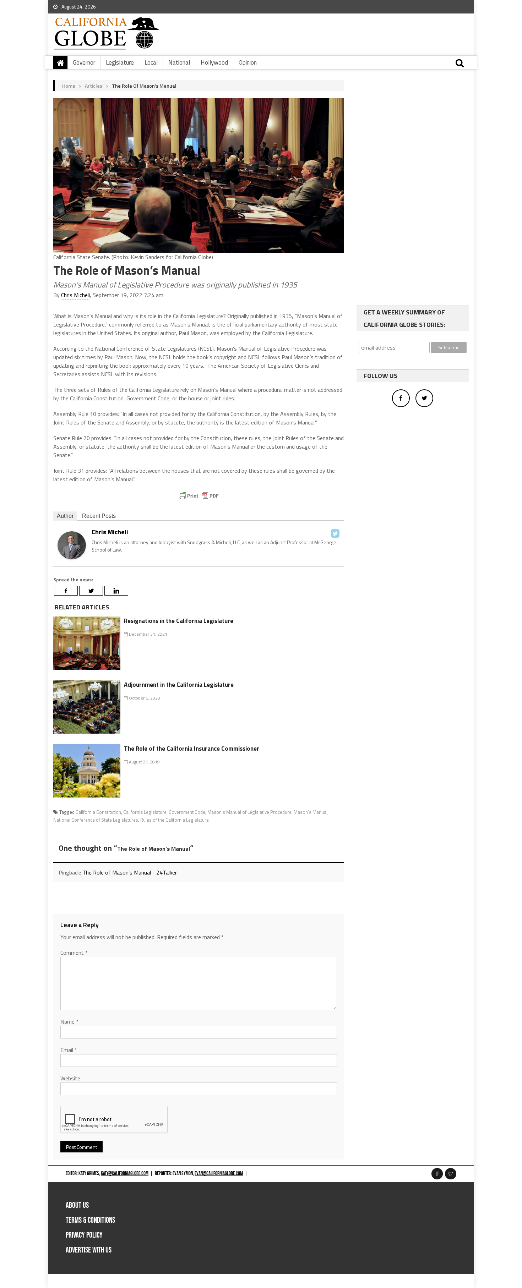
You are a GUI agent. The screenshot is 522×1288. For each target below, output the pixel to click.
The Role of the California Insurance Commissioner (191, 748)
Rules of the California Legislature (174, 819)
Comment (74, 952)
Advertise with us (89, 1250)
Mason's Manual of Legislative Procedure (249, 812)
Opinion (248, 62)
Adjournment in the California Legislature (179, 684)
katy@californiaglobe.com (124, 1173)
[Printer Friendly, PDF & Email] (199, 495)
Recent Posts (99, 516)
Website (70, 1078)
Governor (84, 62)
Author (65, 516)
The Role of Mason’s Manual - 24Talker (129, 872)
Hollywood (214, 62)
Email (68, 1050)
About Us (77, 1205)
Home (68, 85)
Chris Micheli (75, 295)
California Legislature (145, 812)
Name (69, 1021)
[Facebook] (66, 591)
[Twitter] (335, 533)
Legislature (120, 62)
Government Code (187, 812)
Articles (93, 85)
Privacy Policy (84, 1235)
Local (151, 62)
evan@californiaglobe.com (219, 1173)
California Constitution (98, 812)
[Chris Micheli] (72, 544)
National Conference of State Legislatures (95, 819)
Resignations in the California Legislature (178, 620)
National (179, 62)
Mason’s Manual (310, 812)
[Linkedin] (116, 591)
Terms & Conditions (90, 1220)
